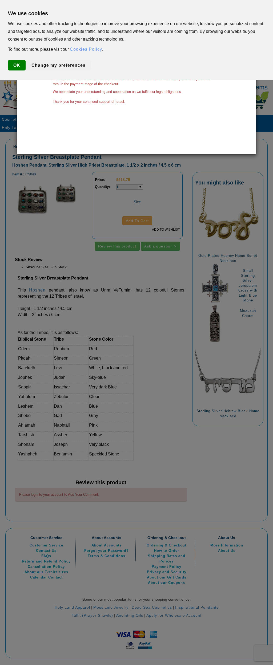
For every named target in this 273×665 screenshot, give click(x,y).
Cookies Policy (86, 49)
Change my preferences (58, 65)
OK (16, 65)
